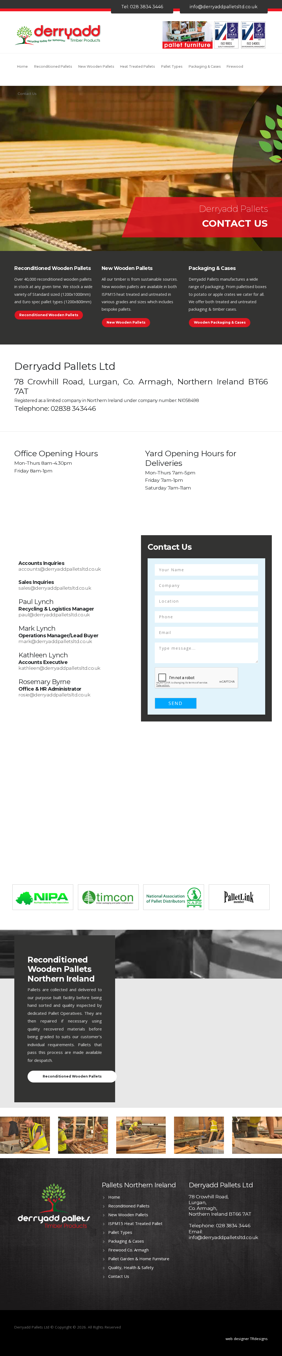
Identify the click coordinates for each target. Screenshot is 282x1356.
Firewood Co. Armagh (128, 1250)
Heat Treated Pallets (137, 66)
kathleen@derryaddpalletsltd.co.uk (59, 668)
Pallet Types (171, 66)
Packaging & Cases (205, 66)
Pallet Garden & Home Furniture (138, 1258)
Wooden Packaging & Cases (220, 322)
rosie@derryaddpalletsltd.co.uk (54, 695)
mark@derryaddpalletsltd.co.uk (55, 641)
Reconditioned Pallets (53, 66)
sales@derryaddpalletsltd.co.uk (54, 588)
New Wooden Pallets (96, 66)
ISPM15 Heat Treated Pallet (135, 1223)
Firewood (235, 66)
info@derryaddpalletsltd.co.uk (223, 6)
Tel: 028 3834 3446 (142, 6)
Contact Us (27, 94)
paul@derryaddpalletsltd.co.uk (54, 614)
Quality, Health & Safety (131, 1267)
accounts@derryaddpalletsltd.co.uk (59, 569)
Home (22, 66)
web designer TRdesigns (247, 1338)
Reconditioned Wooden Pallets (48, 315)
